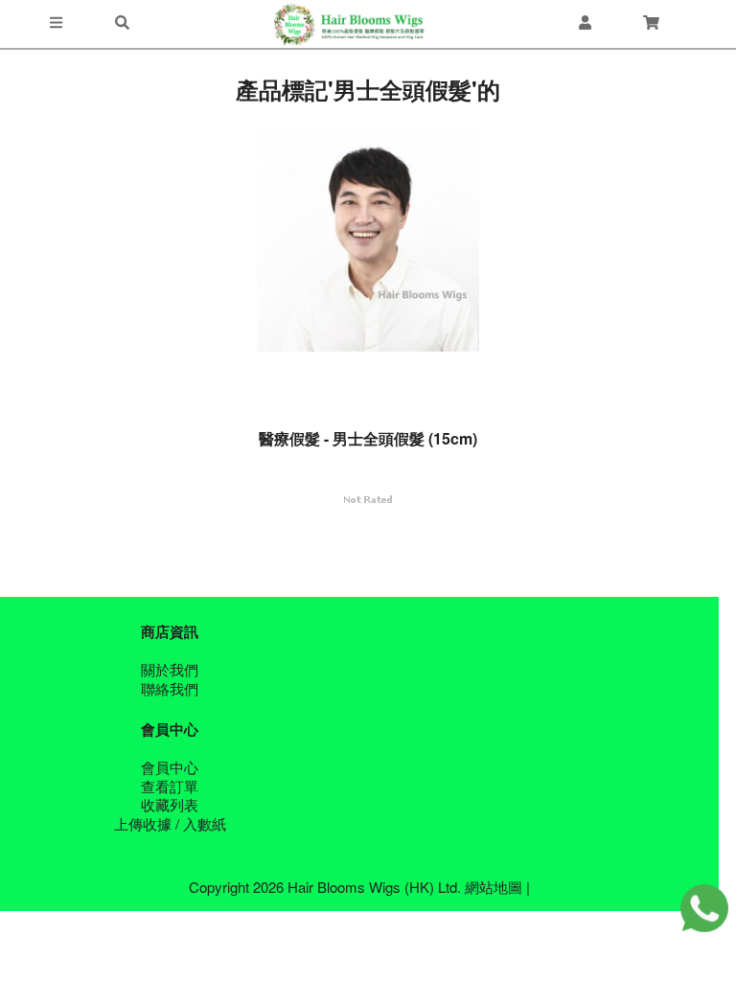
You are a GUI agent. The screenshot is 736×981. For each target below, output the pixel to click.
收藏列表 (169, 804)
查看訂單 (169, 786)
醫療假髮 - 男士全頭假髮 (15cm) (368, 438)
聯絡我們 (169, 688)
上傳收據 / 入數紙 (170, 823)
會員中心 (169, 767)
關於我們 (169, 669)
